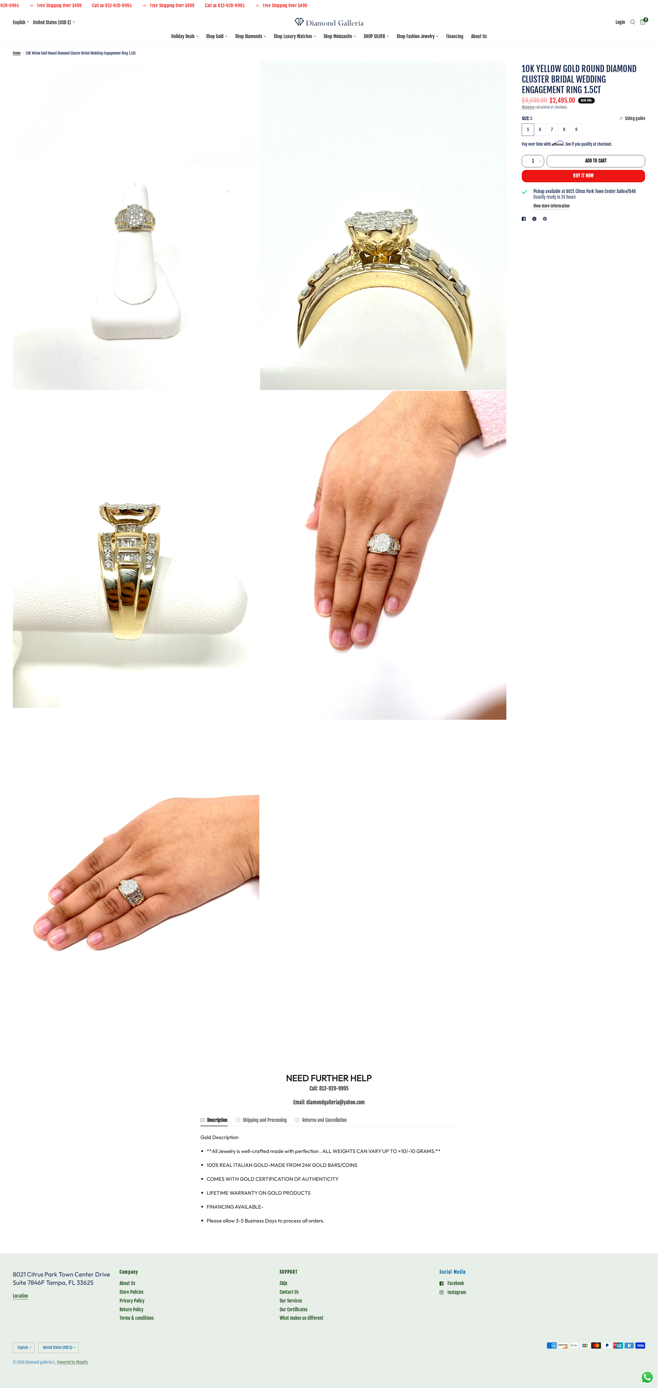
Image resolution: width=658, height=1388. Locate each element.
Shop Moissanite (338, 36)
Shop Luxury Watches (293, 36)
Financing (454, 36)
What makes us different (301, 1318)
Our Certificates (293, 1309)
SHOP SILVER (374, 36)
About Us (479, 36)
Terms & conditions (137, 1318)
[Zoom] (248, 72)
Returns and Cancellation (324, 1120)
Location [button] (20, 1295)
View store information (551, 206)
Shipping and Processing (265, 1120)
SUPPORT (289, 1272)
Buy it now (583, 175)
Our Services (291, 1301)
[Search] (633, 22)
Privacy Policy (132, 1301)
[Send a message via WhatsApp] (647, 1377)
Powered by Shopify (72, 1362)
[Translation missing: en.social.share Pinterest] (546, 219)
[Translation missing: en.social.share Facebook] (525, 219)
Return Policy (131, 1309)
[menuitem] (184, 36)
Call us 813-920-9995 (48, 6)
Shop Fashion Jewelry (416, 36)
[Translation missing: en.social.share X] (535, 219)
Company (129, 1272)
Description (217, 1120)
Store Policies (131, 1292)
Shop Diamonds (248, 36)
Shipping (528, 107)
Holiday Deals (183, 36)
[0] (641, 22)
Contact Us (289, 1292)
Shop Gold (215, 36)
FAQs (283, 1283)
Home (17, 53)
